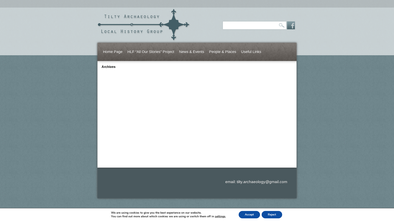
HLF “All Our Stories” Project (150, 52)
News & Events (191, 52)
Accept (249, 214)
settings (220, 216)
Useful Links (251, 52)
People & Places (222, 52)
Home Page (113, 52)
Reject (272, 214)
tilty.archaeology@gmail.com (262, 182)
